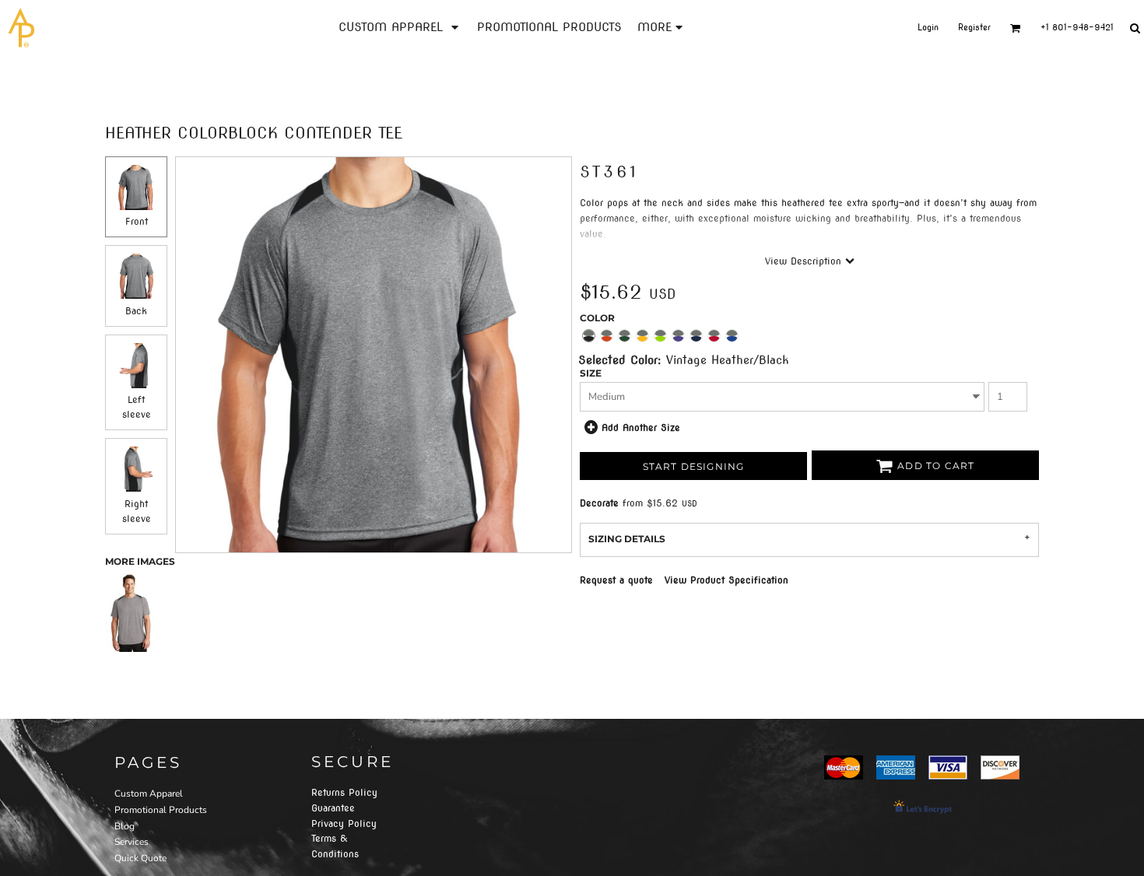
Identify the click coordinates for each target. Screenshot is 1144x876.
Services (131, 842)
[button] (400, 27)
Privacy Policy (344, 823)
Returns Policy (344, 792)
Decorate (599, 503)
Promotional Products (160, 810)
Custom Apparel (148, 793)
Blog (124, 826)
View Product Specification (726, 580)
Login (928, 27)
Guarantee (333, 808)
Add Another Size (641, 427)
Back (136, 311)
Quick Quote (140, 858)
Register (974, 27)
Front (136, 221)
